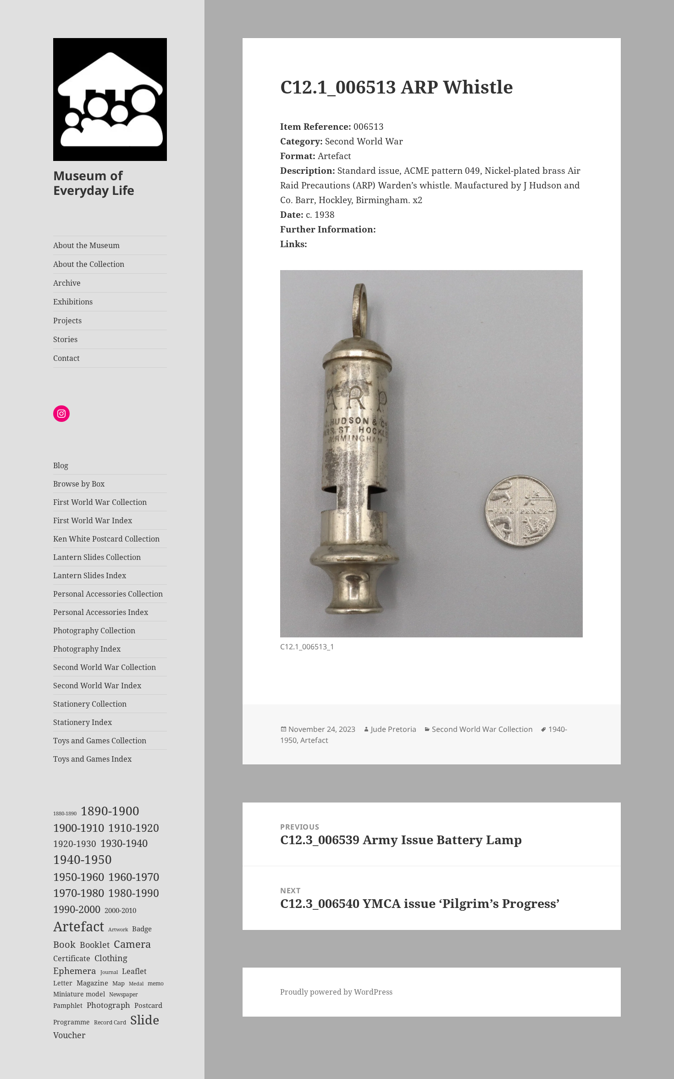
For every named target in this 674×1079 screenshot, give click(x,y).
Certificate (71, 958)
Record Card (110, 1022)
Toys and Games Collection (99, 741)
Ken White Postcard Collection (106, 539)
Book (64, 944)
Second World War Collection (104, 667)
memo (156, 983)
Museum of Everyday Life (93, 183)
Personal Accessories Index (100, 612)
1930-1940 (124, 843)
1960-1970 (133, 876)
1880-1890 (65, 813)
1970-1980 (78, 892)
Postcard (148, 1005)
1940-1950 (82, 860)
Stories (65, 339)
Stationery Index (82, 722)
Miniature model (79, 994)
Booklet (95, 944)
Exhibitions (73, 302)
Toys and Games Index (92, 759)
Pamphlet (68, 1005)
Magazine (92, 982)
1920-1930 (74, 844)
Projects (67, 320)
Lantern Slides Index (89, 575)
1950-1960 (78, 876)
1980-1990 (133, 892)
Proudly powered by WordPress (336, 992)
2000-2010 (120, 910)
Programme (71, 1022)
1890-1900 (110, 810)
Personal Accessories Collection (108, 594)
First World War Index (92, 520)
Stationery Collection (90, 704)
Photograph (108, 1005)
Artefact (78, 926)
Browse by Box (79, 484)
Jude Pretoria (393, 729)
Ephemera (74, 970)
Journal (109, 972)
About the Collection (88, 264)
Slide (144, 1019)
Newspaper (123, 994)
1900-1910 (78, 827)
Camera (132, 944)
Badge (142, 928)
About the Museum (86, 245)
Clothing (110, 957)
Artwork (118, 929)
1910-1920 (133, 828)
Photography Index (87, 649)
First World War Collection (100, 502)
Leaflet (134, 971)
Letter (62, 983)
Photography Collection (94, 630)
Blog (60, 465)
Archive (67, 283)
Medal (136, 983)
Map (118, 983)
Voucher (69, 1034)
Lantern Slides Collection (97, 557)
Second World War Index (97, 686)
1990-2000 (76, 909)
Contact (66, 358)
